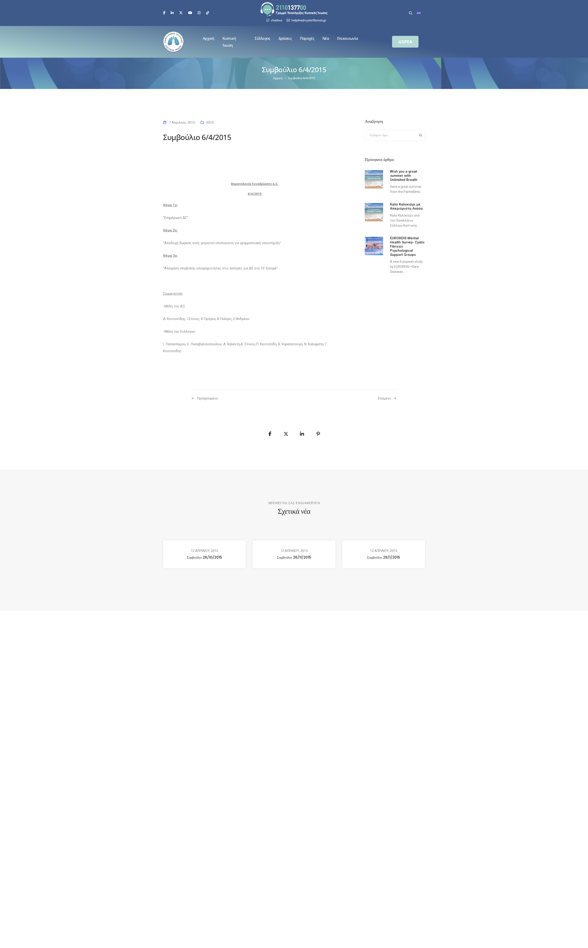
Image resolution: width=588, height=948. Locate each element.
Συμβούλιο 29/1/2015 (383, 557)
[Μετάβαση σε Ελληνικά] (418, 13)
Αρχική (208, 38)
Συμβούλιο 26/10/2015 (204, 557)
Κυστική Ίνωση (229, 42)
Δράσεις (285, 38)
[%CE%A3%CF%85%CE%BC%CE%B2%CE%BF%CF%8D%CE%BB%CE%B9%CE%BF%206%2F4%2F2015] (270, 434)
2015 (210, 122)
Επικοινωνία (347, 38)
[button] (405, 42)
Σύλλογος (262, 38)
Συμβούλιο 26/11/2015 (294, 557)
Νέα (325, 38)
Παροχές (307, 38)
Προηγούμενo (207, 398)
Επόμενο (384, 398)
